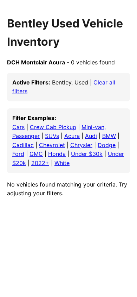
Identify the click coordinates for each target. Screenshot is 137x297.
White (62, 162)
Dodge (107, 144)
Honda (57, 153)
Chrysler (81, 144)
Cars (18, 127)
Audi (91, 135)
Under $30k (87, 153)
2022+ (40, 162)
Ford (18, 153)
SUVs (52, 135)
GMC (36, 153)
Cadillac (23, 144)
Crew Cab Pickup (53, 127)
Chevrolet (52, 144)
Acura (72, 135)
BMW (109, 135)
